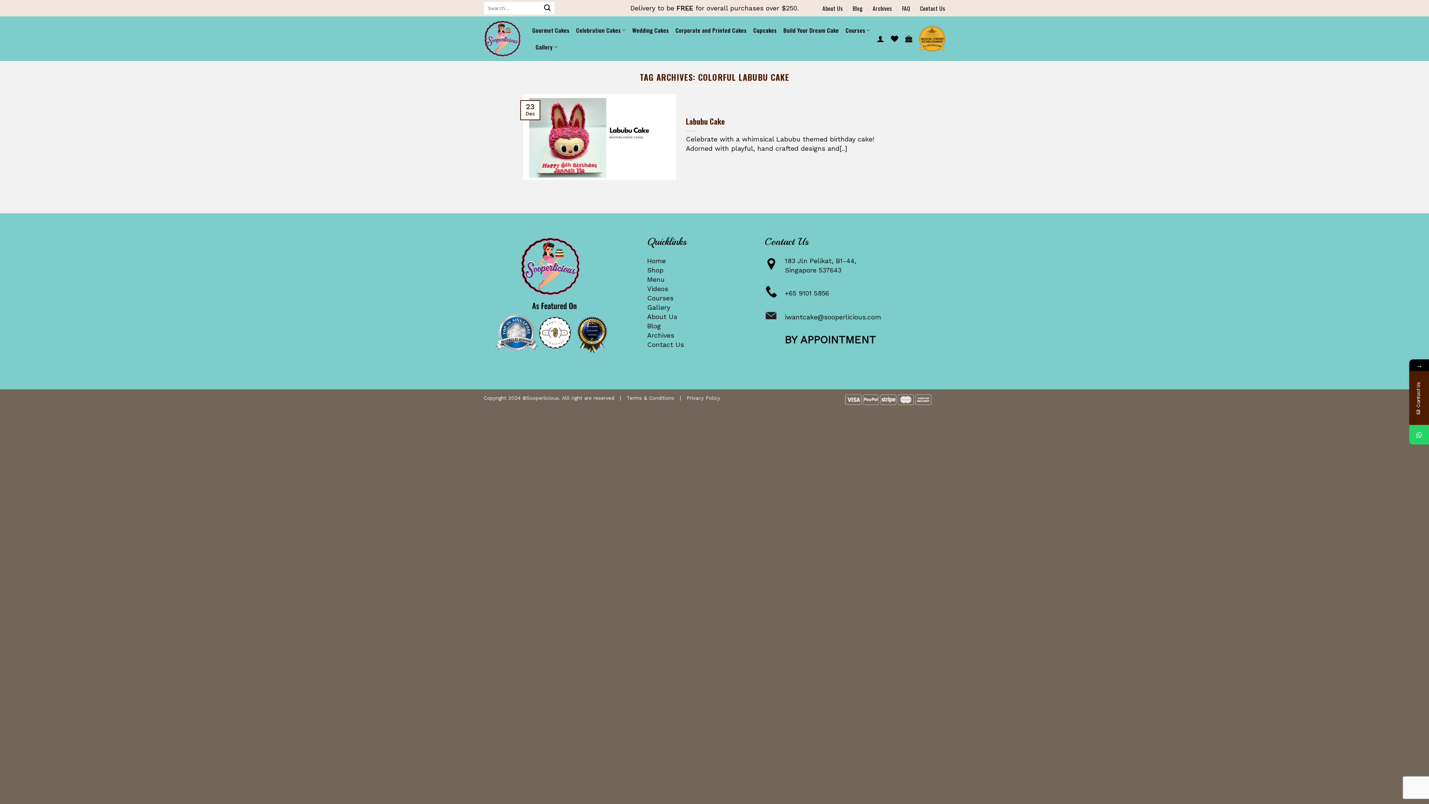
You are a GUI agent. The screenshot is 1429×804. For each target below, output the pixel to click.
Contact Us (932, 8)
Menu (656, 279)
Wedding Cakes (650, 30)
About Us (832, 8)
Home (656, 261)
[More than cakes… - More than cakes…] (502, 38)
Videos (657, 289)
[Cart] (908, 38)
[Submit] (547, 8)
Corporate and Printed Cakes (711, 30)
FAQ (906, 8)
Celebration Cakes (598, 30)
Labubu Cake (705, 122)
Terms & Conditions (650, 398)
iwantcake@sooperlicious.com (833, 317)
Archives (882, 8)
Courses (660, 298)
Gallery (658, 307)
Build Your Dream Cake (811, 30)
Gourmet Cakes (550, 30)
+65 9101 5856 (807, 293)
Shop (655, 270)
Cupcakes (765, 30)
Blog (858, 8)
